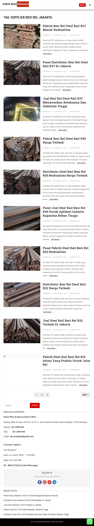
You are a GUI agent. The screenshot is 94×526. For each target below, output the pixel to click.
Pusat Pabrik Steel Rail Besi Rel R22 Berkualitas (65, 250)
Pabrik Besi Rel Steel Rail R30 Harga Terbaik (64, 140)
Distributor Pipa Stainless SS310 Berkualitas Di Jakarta (27, 500)
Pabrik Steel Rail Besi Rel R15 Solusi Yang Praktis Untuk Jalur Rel (66, 360)
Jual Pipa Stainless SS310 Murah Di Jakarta (22, 505)
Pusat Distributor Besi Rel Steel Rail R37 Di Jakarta (65, 64)
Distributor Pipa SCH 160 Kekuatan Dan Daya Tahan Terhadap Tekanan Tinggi (36, 514)
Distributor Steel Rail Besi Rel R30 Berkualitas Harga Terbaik (65, 173)
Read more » (47, 54)
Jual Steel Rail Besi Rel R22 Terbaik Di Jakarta (63, 322)
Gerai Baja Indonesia (43, 522)
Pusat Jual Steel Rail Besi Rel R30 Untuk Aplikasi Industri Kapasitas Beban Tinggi (64, 211)
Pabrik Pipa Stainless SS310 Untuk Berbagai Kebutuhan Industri (31, 495)
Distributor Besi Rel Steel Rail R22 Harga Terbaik (64, 286)
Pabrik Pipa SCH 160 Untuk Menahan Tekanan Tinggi (26, 509)
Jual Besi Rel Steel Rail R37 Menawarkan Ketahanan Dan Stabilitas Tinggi (64, 102)
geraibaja (47, 35)
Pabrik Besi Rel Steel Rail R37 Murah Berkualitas (64, 28)
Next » (85, 395)
